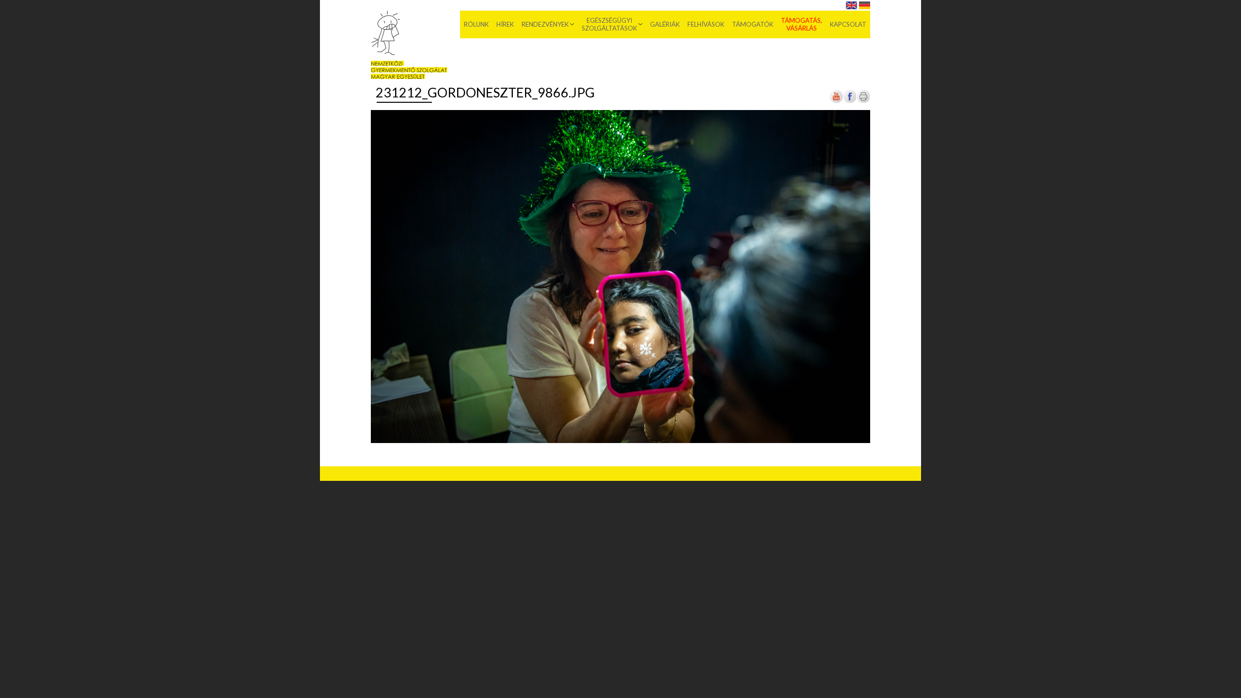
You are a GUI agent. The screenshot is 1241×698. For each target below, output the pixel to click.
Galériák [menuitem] (665, 24)
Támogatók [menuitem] (752, 24)
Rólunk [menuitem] (476, 24)
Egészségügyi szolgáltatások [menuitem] (609, 24)
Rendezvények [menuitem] (545, 24)
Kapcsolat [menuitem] (848, 24)
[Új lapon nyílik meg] (850, 101)
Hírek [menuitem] (505, 24)
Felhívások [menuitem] (705, 24)
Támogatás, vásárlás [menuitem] (801, 24)
